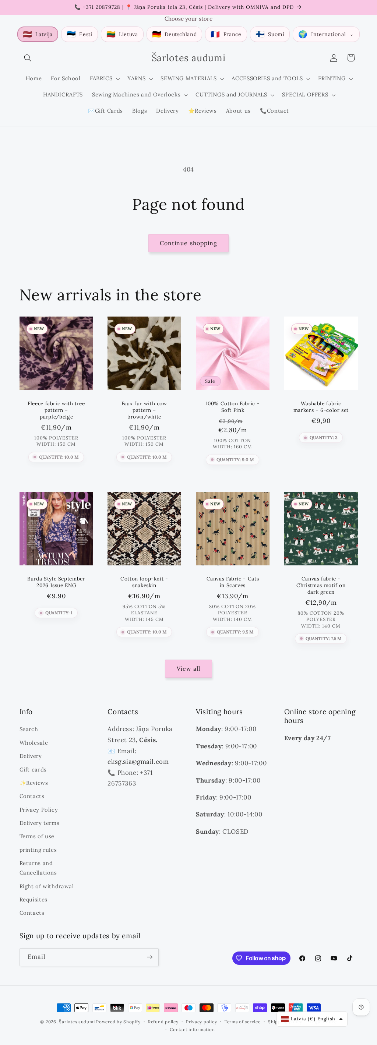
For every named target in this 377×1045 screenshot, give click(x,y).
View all (188, 668)
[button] (28, 57)
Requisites (33, 899)
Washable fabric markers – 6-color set (321, 406)
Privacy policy (201, 1021)
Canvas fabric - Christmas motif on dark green (320, 585)
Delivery (31, 755)
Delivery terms (40, 822)
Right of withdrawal (47, 886)
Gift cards (33, 769)
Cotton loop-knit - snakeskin (144, 582)
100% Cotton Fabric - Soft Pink (233, 406)
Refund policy (163, 1021)
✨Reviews (34, 782)
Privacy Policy (39, 809)
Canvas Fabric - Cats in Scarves (233, 582)
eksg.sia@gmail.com (138, 762)
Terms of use (37, 836)
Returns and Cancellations (38, 867)
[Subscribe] (149, 957)
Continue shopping (188, 243)
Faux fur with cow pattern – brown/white (144, 410)
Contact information (192, 1029)
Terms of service (243, 1021)
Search (29, 729)
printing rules (38, 849)
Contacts (32, 795)
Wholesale (34, 742)
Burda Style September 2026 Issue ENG (56, 582)
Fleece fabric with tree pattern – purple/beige (56, 410)
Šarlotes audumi (77, 1021)
